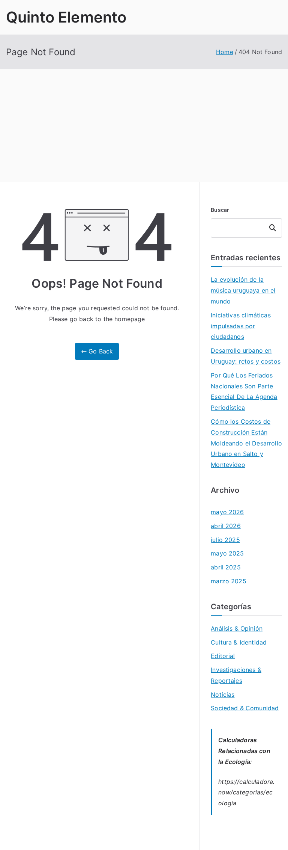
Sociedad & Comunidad (245, 708)
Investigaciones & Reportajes (236, 675)
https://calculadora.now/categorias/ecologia (246, 792)
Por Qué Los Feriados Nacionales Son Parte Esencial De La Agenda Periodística (244, 391)
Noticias (222, 694)
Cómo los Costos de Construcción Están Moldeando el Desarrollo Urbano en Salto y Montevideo (246, 443)
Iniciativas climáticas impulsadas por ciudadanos (241, 326)
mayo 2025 (227, 553)
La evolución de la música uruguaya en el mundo (243, 290)
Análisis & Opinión (236, 628)
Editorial (223, 656)
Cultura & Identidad (239, 642)
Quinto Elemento (66, 17)
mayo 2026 (227, 512)
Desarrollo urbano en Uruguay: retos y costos (245, 356)
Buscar (220, 210)
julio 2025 (225, 540)
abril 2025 (226, 567)
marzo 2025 (228, 581)
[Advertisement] (144, 125)
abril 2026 (226, 526)
